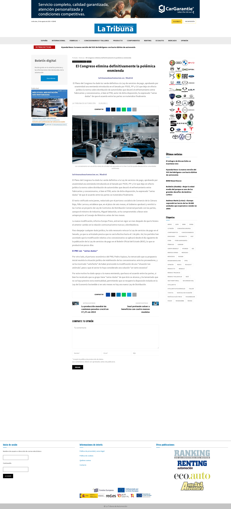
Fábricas (74, 40)
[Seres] (181, 126)
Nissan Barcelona (174, 260)
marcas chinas (173, 252)
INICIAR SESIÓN (190, 21)
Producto (118, 40)
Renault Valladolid (175, 276)
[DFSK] (191, 72)
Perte (179, 264)
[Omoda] (191, 112)
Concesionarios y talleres (96, 40)
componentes (173, 232)
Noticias (81, 58)
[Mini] (172, 112)
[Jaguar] (172, 92)
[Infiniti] (185, 85)
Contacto (83, 465)
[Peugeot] (179, 119)
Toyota (170, 293)
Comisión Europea (184, 228)
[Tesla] (191, 133)
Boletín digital (45, 60)
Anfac (170, 224)
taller (191, 289)
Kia (193, 248)
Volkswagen (190, 297)
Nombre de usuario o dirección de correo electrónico (22, 451)
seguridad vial (188, 281)
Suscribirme (51, 78)
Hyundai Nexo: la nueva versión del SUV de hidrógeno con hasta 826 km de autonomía (181, 172)
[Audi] (179, 65)
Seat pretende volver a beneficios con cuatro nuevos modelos (135, 309)
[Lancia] (172, 99)
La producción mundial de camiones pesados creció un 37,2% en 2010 (95, 309)
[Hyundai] (179, 85)
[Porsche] (185, 119)
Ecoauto (160, 40)
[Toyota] (175, 139)
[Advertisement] (115, 407)
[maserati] (172, 106)
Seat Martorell (173, 281)
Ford (169, 240)
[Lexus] (191, 99)
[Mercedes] (185, 106)
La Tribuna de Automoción (84, 103)
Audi (177, 224)
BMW (184, 224)
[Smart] (172, 133)
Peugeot (188, 264)
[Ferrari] (179, 79)
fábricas (171, 244)
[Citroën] (172, 72)
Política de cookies (86, 456)
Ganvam (180, 244)
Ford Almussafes (181, 240)
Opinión (184, 40)
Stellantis (172, 285)
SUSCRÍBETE (177, 21)
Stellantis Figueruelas (176, 289)
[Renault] (191, 119)
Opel (186, 260)
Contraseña (7, 463)
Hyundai (185, 248)
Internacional (58, 40)
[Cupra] (179, 72)
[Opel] (172, 119)
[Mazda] (179, 106)
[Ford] (191, 79)
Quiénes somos (85, 460)
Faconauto (183, 236)
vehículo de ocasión (184, 293)
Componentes (133, 40)
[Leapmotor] (185, 99)
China (191, 224)
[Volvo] (188, 139)
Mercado (172, 40)
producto (171, 269)
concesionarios (188, 232)
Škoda (190, 301)
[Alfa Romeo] (172, 65)
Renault (182, 269)
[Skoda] (190, 126)
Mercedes (171, 256)
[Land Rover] (179, 99)
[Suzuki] (185, 133)
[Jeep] (178, 92)
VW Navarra (180, 301)
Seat (187, 276)
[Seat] (173, 126)
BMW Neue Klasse (69, 47)
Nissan (180, 256)
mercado (185, 252)
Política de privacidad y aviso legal (92, 451)
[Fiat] (185, 79)
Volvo (170, 301)
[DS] (172, 79)
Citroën (171, 228)
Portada (75, 58)
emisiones (171, 236)
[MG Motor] (191, 106)
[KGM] (185, 92)
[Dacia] (185, 72)
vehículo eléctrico (175, 297)
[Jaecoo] (191, 85)
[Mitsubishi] (179, 112)
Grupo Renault (173, 248)
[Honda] (172, 85)
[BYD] (191, 65)
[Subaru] (179, 133)
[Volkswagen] (182, 139)
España (44, 40)
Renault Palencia (174, 273)
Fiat (192, 236)
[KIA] (191, 92)
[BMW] (185, 65)
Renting (147, 40)
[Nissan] (185, 112)
